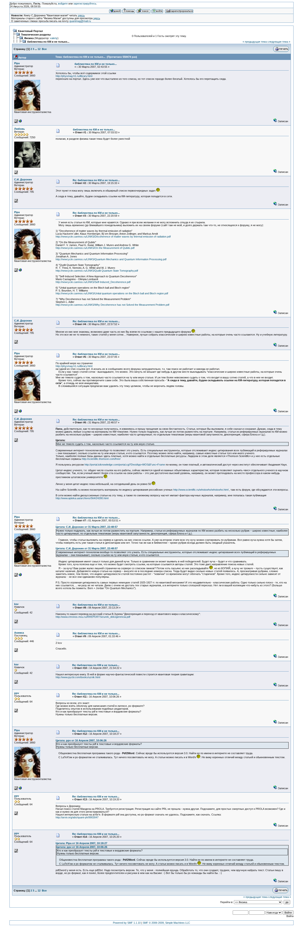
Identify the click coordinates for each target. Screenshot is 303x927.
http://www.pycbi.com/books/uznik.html (78, 677)
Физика (29, 38)
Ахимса (19, 632)
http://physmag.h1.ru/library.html (74, 76)
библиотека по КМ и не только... (48, 41)
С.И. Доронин (23, 179)
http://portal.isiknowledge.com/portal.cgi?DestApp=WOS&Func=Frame (125, 464)
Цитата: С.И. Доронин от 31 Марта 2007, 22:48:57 (87, 526)
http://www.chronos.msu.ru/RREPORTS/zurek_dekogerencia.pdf (93, 616)
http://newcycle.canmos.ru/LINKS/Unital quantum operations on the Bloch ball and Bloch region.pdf (112, 293)
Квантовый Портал (30, 31)
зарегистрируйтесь (84, 3)
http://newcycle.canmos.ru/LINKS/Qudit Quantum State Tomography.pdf (97, 270)
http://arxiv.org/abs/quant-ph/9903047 (77, 817)
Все (44, 49)
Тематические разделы (36, 34)
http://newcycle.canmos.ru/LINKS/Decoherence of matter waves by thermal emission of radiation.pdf (113, 236)
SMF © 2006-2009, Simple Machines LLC (166, 922)
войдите (63, 3)
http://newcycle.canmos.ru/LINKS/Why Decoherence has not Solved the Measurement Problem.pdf (112, 304)
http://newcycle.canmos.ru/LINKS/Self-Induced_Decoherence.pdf (93, 282)
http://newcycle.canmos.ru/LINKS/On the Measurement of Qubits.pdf (95, 247)
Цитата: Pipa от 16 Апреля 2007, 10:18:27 (81, 843)
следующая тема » (278, 41)
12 (39, 49)
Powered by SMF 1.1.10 (127, 922)
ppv (16, 693)
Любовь (19, 128)
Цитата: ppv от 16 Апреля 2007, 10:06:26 (81, 740)
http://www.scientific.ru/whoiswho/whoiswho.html (200, 489)
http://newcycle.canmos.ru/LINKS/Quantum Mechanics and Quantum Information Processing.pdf (111, 259)
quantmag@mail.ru (80, 21)
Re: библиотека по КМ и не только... (96, 180)
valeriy (54, 38)
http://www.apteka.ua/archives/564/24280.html (82, 498)
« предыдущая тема (255, 41)
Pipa (17, 63)
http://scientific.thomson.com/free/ (101, 458)
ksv (16, 604)
